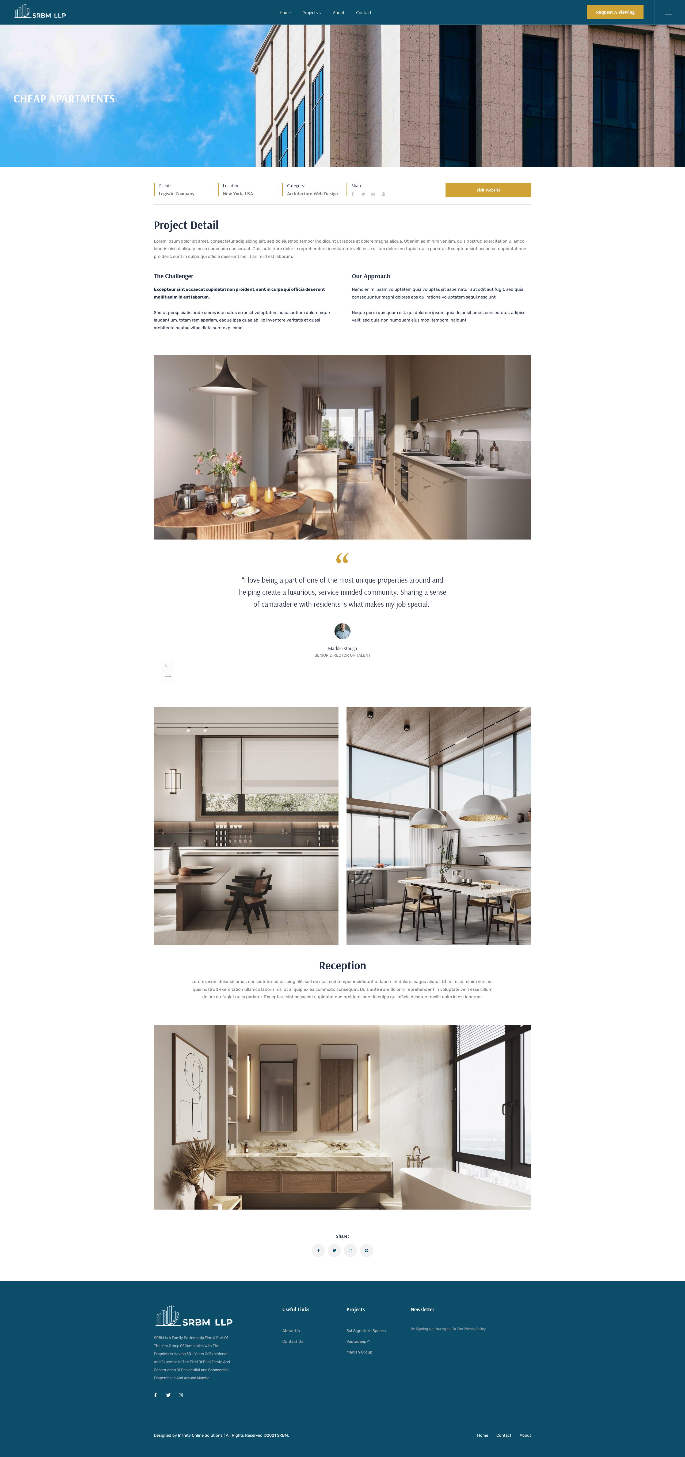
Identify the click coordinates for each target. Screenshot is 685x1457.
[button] (615, 12)
